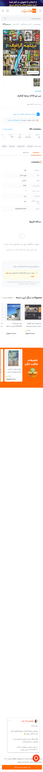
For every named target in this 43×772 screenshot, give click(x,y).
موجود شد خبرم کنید (20, 767)
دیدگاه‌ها (26, 152)
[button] (3, 317)
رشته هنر (11, 146)
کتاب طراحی (21, 146)
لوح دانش (38, 91)
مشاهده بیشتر (8, 297)
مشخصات (36, 152)
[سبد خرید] (7, 10)
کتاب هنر (30, 104)
